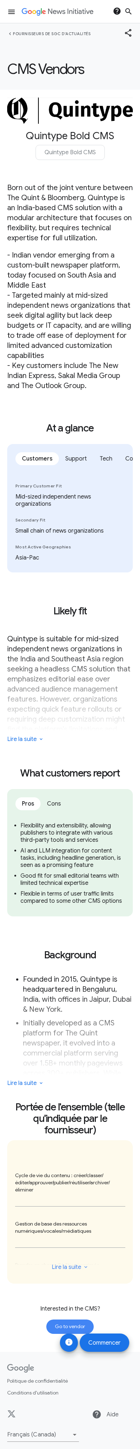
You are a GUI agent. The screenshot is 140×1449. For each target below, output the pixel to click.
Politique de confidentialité (37, 1381)
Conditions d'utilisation (33, 1392)
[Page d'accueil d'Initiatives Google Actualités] (57, 12)
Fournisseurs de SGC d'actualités (51, 33)
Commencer (104, 1342)
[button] (43, 1434)
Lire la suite (66, 1267)
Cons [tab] (54, 803)
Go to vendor (70, 1326)
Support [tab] (76, 458)
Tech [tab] (106, 458)
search (128, 11)
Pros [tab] (28, 803)
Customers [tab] (37, 458)
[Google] (20, 1368)
